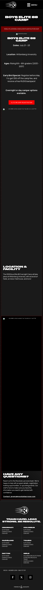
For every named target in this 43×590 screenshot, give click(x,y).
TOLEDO (27, 540)
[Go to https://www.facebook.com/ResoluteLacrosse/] (12, 577)
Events (24, 29)
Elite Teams (5, 530)
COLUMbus (29, 527)
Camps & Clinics (7, 531)
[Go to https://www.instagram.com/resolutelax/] (30, 577)
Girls (26, 553)
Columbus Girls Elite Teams (32, 556)
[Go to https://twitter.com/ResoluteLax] (21, 577)
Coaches (5, 533)
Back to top (22, 570)
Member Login (13, 570)
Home (19, 29)
